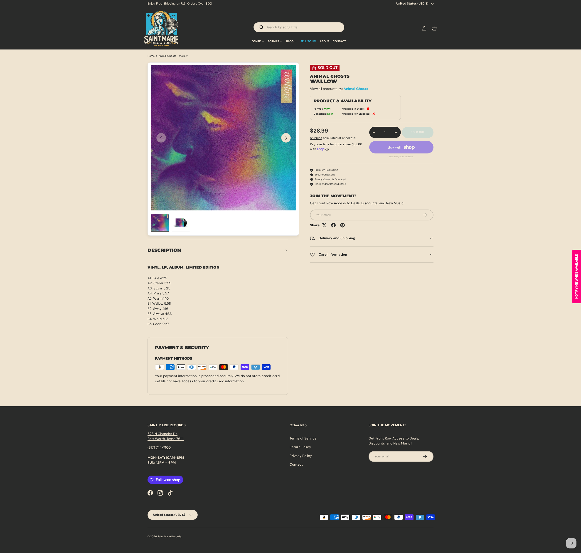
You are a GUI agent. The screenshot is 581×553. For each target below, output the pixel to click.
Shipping (316, 138)
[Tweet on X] (324, 225)
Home (151, 56)
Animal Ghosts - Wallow (173, 56)
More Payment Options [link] (401, 156)
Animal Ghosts (356, 89)
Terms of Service (303, 438)
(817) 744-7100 (159, 447)
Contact (296, 464)
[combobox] (299, 27)
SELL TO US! (308, 41)
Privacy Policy (301, 456)
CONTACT (339, 41)
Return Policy (300, 447)
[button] (434, 28)
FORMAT (273, 41)
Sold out (417, 132)
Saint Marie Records (169, 536)
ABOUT (324, 41)
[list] (223, 137)
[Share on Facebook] (333, 225)
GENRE (256, 41)
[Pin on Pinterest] (342, 225)
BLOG (289, 41)
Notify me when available (576, 276)
